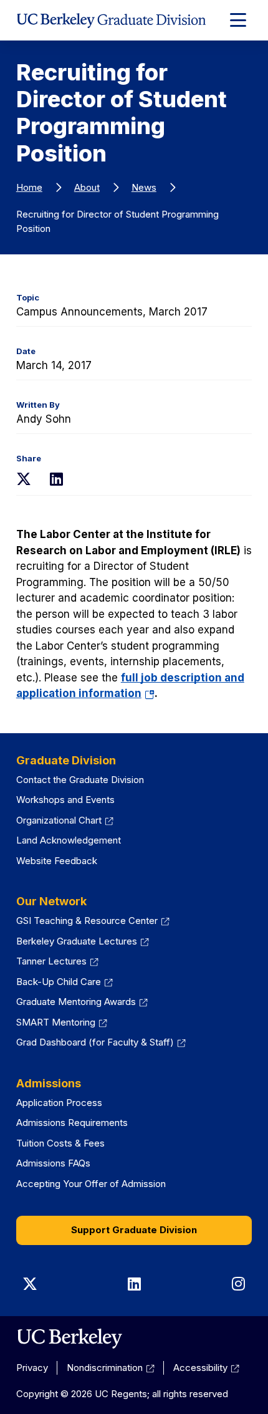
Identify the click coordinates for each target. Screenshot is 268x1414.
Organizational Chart (59, 820)
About (87, 187)
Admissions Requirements (72, 1122)
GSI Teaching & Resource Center (87, 920)
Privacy (32, 1367)
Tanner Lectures (51, 961)
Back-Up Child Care (58, 982)
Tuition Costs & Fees (60, 1143)
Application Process (59, 1103)
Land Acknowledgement (68, 840)
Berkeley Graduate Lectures (76, 941)
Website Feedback (56, 861)
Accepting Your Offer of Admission (91, 1184)
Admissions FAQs (53, 1163)
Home (29, 187)
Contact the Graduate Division (80, 780)
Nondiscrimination (105, 1367)
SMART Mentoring (55, 1022)
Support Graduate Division (134, 1230)
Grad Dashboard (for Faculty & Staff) (95, 1042)
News (144, 187)
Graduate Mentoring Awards (76, 1002)
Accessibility (200, 1367)
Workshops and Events (65, 800)
